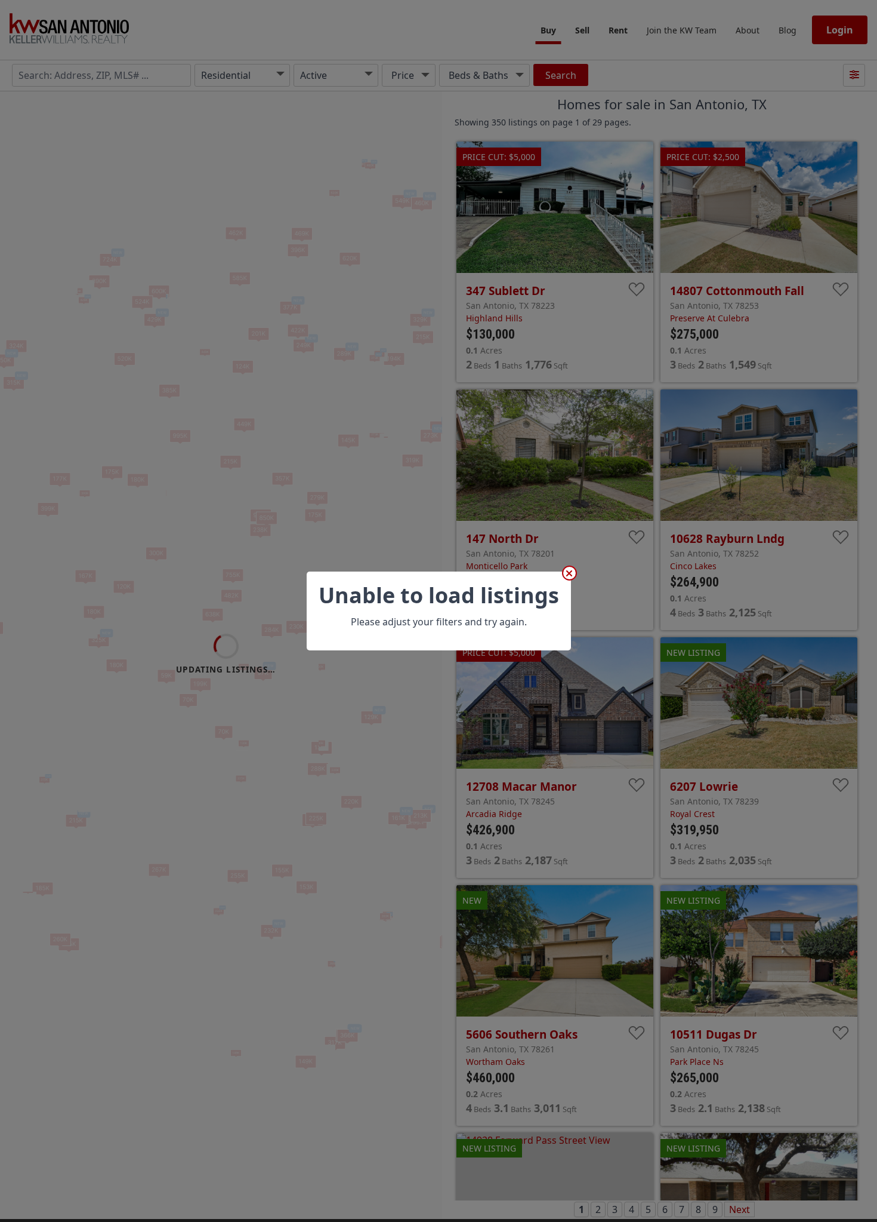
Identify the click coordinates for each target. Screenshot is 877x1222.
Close (569, 573)
